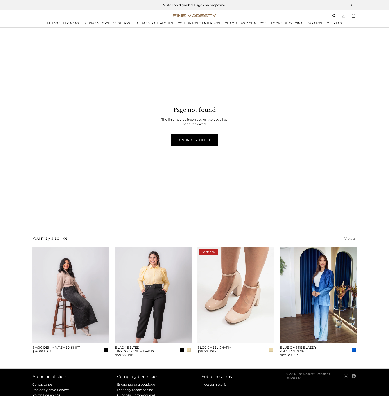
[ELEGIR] (102, 336)
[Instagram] (346, 375)
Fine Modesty (305, 373)
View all (350, 239)
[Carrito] (353, 16)
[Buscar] (334, 16)
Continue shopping (194, 140)
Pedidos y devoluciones (50, 390)
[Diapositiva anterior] (34, 5)
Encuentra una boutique (136, 384)
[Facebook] (354, 375)
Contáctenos (42, 384)
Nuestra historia (214, 384)
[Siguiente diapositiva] (352, 5)
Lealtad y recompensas (135, 390)
